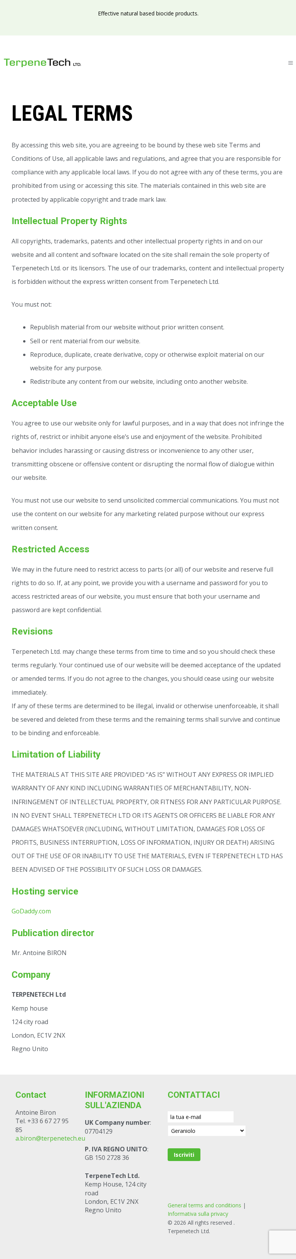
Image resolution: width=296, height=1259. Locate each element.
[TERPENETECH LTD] (42, 63)
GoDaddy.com (31, 911)
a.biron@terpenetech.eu (50, 1138)
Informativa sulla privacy (198, 1213)
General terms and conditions (204, 1205)
